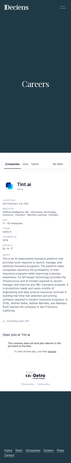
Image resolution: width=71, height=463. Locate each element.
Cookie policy (43, 384)
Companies (33, 450)
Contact (9, 455)
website (52, 351)
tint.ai (20, 189)
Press (60, 450)
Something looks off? (18, 321)
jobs (25, 164)
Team (18, 450)
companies (12, 164)
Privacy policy (28, 384)
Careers (48, 450)
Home (8, 450)
